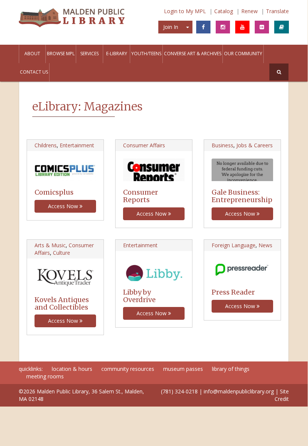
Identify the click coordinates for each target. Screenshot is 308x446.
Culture (61, 252)
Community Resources (127, 368)
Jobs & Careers (254, 145)
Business (222, 145)
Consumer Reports (140, 196)
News (265, 245)
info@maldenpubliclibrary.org (239, 391)
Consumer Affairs (144, 145)
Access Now (64, 206)
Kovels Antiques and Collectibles (62, 303)
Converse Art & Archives (192, 53)
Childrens (46, 145)
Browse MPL (61, 53)
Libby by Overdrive (139, 296)
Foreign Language (233, 245)
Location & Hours (72, 368)
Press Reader (233, 292)
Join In (170, 26)
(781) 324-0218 (179, 391)
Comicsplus (54, 192)
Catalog (223, 11)
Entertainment (77, 145)
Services (89, 53)
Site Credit (282, 395)
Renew (249, 11)
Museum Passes (183, 368)
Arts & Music (50, 245)
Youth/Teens (146, 53)
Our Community (243, 53)
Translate (277, 11)
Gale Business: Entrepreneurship (242, 196)
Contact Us (34, 72)
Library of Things (230, 368)
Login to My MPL (185, 11)
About (32, 53)
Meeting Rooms (45, 376)
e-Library (116, 53)
